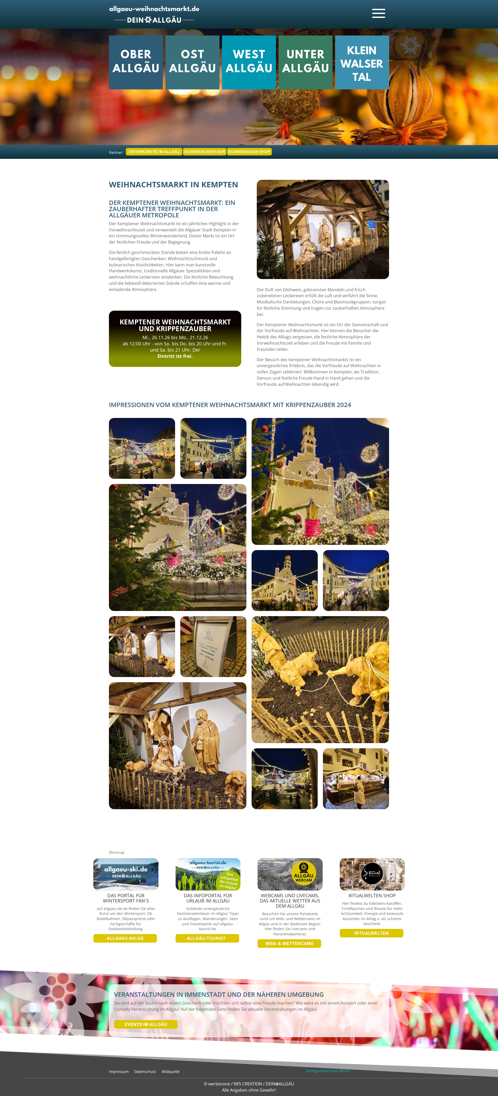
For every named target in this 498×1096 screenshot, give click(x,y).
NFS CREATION (248, 1084)
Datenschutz (145, 1071)
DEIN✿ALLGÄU (280, 1084)
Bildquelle (170, 1071)
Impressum (119, 1071)
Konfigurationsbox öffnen (328, 1070)
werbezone (219, 1084)
